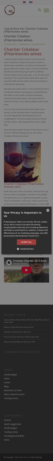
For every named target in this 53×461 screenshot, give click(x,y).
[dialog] (26, 230)
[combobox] (47, 210)
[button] (26, 249)
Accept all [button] (26, 242)
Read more (34, 236)
